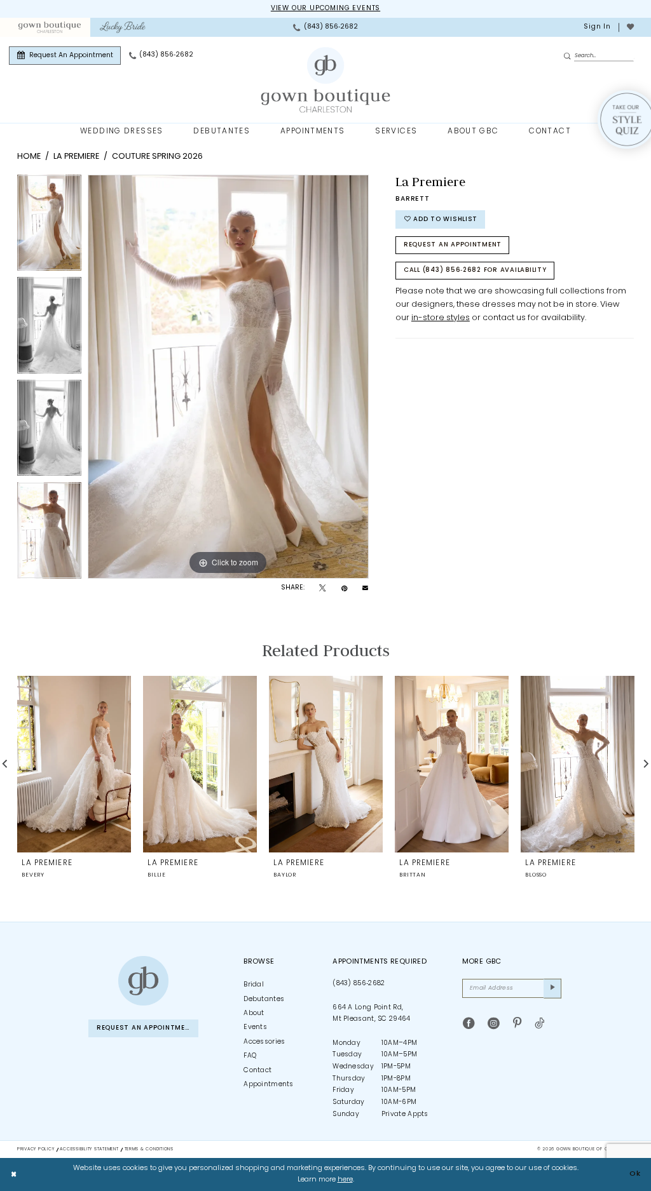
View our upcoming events (325, 8)
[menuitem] (49, 27)
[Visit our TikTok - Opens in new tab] (539, 1024)
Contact (257, 1070)
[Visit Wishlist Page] (630, 27)
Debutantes (263, 999)
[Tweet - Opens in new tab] (322, 588)
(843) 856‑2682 (358, 983)
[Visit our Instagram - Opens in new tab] (493, 1024)
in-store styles (440, 318)
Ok (635, 1174)
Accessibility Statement (89, 1149)
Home (29, 156)
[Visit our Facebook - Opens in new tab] (469, 1024)
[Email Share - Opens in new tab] (365, 588)
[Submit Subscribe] (552, 988)
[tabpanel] (49, 226)
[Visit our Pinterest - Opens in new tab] (517, 1024)
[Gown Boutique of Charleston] (143, 981)
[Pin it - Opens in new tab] (344, 588)
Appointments (268, 1084)
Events (255, 1027)
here (345, 1179)
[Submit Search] (568, 56)
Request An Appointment (453, 245)
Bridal (253, 984)
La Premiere (76, 156)
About (253, 1013)
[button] (596, 27)
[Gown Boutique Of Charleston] (325, 80)
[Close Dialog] (14, 1174)
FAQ (249, 1056)
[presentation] (74, 764)
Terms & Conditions (149, 1149)
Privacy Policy (35, 1149)
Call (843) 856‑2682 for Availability (475, 270)
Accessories (264, 1042)
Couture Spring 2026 (157, 156)
